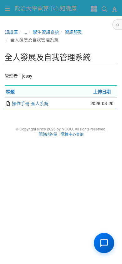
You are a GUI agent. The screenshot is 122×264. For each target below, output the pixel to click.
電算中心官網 (72, 134)
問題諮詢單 (47, 134)
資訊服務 (73, 32)
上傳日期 (102, 91)
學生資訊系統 (46, 32)
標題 (10, 91)
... (25, 32)
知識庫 (11, 32)
